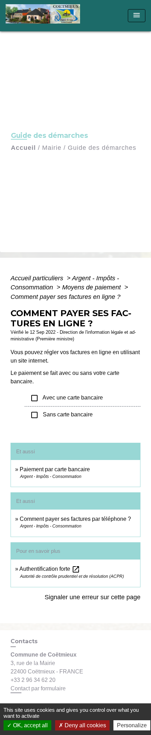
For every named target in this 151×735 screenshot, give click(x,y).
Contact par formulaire (38, 688)
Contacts (24, 641)
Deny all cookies (84, 725)
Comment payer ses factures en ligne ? (65, 296)
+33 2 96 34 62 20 (33, 680)
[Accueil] (45, 15)
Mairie (51, 147)
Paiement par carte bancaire (55, 469)
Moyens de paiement (92, 287)
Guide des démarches (102, 147)
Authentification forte (49, 569)
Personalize (132, 725)
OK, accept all (30, 725)
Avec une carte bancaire (66, 398)
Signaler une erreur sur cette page (92, 597)
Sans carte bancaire (61, 415)
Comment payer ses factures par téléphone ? (75, 519)
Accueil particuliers (38, 278)
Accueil (23, 147)
